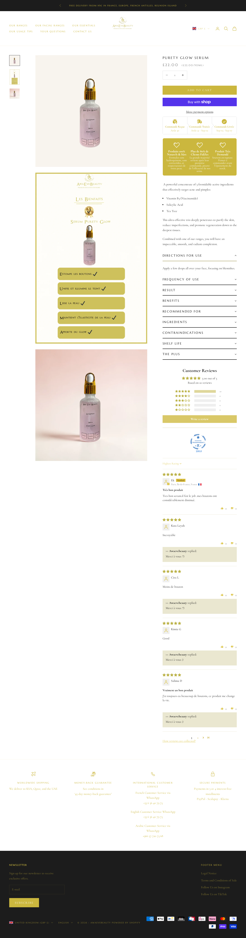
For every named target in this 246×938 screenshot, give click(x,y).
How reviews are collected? (179, 741)
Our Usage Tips (21, 31)
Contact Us (82, 31)
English (63, 922)
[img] (172, 474)
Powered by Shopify (126, 922)
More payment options (199, 112)
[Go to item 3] (14, 93)
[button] (200, 255)
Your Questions (53, 31)
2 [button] (197, 738)
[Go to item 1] (14, 60)
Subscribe (24, 902)
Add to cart (199, 90)
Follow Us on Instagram (215, 887)
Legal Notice (209, 873)
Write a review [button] (200, 419)
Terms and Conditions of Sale (219, 880)
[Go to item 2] (14, 77)
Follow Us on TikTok (214, 894)
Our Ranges (18, 25)
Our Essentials (83, 25)
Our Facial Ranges (50, 25)
